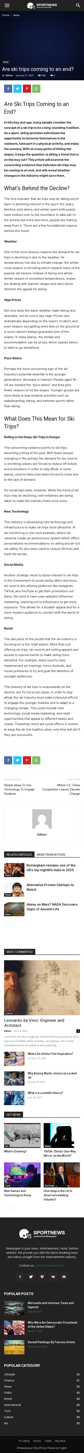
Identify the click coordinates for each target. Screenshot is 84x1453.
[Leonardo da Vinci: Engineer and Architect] (42, 987)
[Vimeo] (42, 1277)
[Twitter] (17, 89)
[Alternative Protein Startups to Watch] (14, 890)
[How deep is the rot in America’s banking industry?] (62, 1174)
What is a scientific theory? (45, 1093)
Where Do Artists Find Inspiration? (50, 1053)
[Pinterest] (27, 89)
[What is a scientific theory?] (14, 1098)
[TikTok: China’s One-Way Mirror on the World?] (62, 1135)
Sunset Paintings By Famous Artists (51, 1342)
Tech (7, 1185)
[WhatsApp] (36, 89)
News (16, 15)
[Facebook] (8, 89)
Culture (9, 1013)
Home (5, 15)
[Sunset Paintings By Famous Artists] (14, 1347)
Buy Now (60, 1441)
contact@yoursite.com (50, 1265)
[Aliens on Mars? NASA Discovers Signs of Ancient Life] (14, 909)
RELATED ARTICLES (19, 854)
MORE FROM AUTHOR (51, 854)
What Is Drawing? (15, 1151)
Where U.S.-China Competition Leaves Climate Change (61, 789)
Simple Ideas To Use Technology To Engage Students (19, 789)
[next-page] (13, 924)
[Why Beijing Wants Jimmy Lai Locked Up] (14, 1078)
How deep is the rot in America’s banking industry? (58, 1195)
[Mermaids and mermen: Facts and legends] (14, 1308)
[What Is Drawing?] (22, 1135)
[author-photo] (42, 828)
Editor (9, 75)
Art (6, 1146)
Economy (49, 1185)
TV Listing (24, 1441)
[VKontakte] (53, 1277)
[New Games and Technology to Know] (22, 1174)
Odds (48, 1441)
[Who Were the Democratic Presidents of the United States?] (14, 1328)
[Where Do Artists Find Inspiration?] (14, 1059)
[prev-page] (6, 924)
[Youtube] (64, 1277)
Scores (37, 1441)
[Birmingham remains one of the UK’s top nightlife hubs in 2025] (14, 870)
